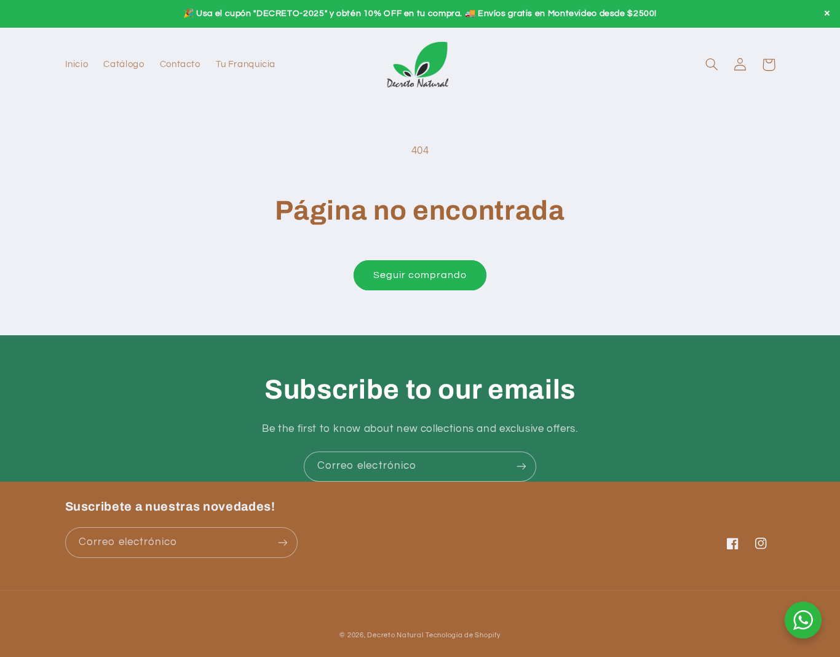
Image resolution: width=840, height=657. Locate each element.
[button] (712, 64)
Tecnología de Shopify (463, 635)
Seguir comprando (420, 275)
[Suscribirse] (521, 467)
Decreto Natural (395, 635)
